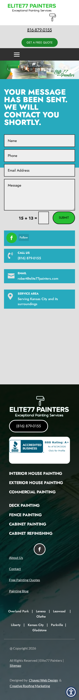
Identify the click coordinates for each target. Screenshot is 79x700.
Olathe (41, 616)
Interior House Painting (35, 473)
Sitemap (15, 665)
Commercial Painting (32, 492)
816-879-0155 (39, 30)
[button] (71, 692)
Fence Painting (25, 515)
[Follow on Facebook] (11, 238)
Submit (64, 217)
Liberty (15, 625)
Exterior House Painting (36, 483)
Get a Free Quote (40, 42)
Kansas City (36, 625)
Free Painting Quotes (24, 580)
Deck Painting (24, 505)
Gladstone (39, 630)
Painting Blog (18, 591)
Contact (15, 569)
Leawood (59, 611)
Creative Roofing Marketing (30, 686)
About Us (16, 558)
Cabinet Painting (27, 524)
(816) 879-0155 (28, 426)
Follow (24, 237)
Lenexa (41, 611)
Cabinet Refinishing (30, 533)
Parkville (57, 625)
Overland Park (18, 611)
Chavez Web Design (43, 680)
